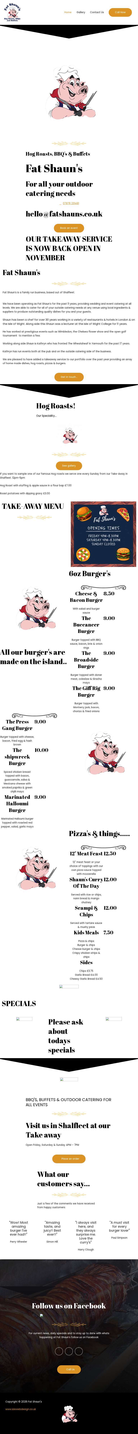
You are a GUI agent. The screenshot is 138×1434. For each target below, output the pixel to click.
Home (68, 12)
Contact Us (97, 12)
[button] (120, 12)
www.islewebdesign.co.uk (20, 1409)
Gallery (81, 12)
